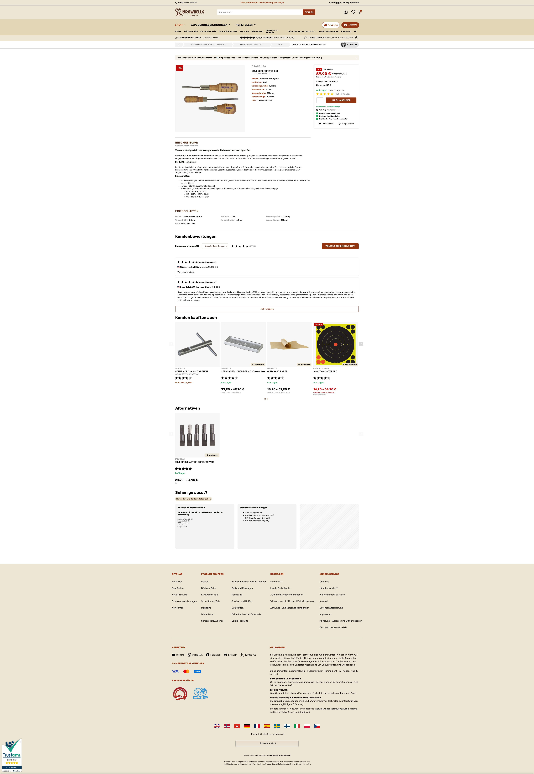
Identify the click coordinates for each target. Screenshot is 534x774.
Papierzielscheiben (319, 394)
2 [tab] (268, 400)
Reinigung (346, 31)
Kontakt (324, 601)
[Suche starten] (309, 12)
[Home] (178, 45)
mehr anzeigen (267, 309)
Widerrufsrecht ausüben (332, 594)
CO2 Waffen (238, 607)
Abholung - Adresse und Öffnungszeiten (341, 621)
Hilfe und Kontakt (187, 2)
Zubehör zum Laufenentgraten (231, 392)
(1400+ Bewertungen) (275, 38)
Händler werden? (329, 588)
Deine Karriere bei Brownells (246, 614)
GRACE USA (259, 66)
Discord (180, 654)
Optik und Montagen (328, 31)
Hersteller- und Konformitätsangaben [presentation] (193, 499)
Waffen (178, 31)
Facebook (215, 655)
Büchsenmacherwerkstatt (333, 627)
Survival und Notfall (242, 601)
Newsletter (177, 607)
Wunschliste (354, 12)
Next (361, 344)
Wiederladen (257, 31)
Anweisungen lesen (253, 512)
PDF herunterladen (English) (257, 521)
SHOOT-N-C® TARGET (325, 371)
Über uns (324, 581)
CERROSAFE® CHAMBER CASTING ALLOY (243, 371)
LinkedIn (232, 655)
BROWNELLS (180, 368)
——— (355, 31)
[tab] (193, 499)
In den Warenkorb (341, 100)
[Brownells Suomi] (287, 726)
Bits (176, 483)
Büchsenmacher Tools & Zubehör (302, 31)
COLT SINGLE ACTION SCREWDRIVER (194, 462)
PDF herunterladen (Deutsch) (257, 518)
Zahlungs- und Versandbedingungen (289, 607)
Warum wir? (276, 581)
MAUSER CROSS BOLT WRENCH (191, 371)
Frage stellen (348, 124)
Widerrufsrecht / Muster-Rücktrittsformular (292, 601)
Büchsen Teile (191, 31)
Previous (171, 344)
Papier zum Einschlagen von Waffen (278, 392)
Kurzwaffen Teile (208, 31)
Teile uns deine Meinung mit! (340, 246)
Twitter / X (250, 655)
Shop (178, 24)
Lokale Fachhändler (280, 588)
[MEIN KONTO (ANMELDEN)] (346, 12)
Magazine (244, 31)
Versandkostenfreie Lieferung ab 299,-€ (263, 2)
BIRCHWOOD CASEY (321, 368)
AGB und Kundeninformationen (286, 594)
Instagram (197, 655)
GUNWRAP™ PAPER (277, 371)
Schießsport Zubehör (272, 31)
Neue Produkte (179, 594)
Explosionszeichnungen (209, 24)
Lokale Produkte (240, 621)
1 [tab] (265, 400)
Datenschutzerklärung (331, 607)
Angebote (352, 25)
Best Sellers (178, 588)
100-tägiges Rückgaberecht (344, 2)
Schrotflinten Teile (228, 31)
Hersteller (244, 24)
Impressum (325, 614)
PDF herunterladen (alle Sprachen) (259, 515)
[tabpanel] (197, 357)
